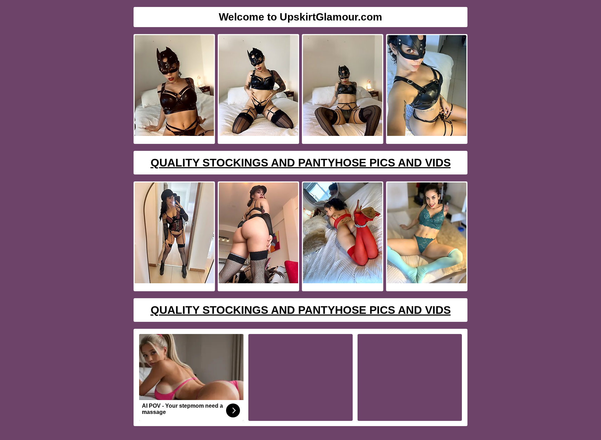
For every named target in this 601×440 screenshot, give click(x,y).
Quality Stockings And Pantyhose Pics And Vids (301, 162)
